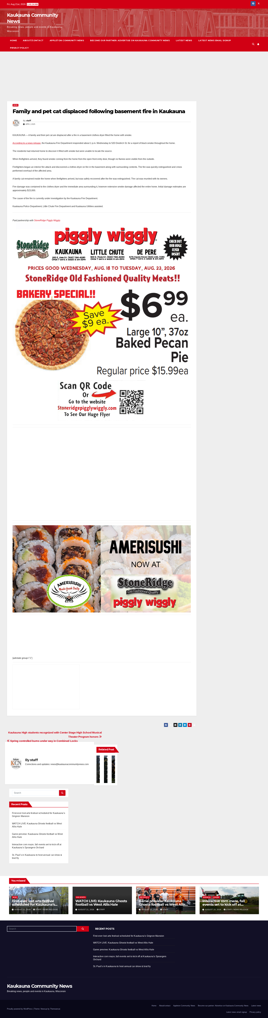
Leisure (216, 897)
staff (28, 120)
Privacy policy (19, 48)
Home (13, 40)
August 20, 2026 (150, 910)
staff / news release (47, 910)
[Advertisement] (90, 80)
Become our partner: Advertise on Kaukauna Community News (130, 40)
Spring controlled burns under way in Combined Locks (44, 740)
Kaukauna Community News (39, 986)
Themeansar (55, 1009)
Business (206, 897)
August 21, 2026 (23, 910)
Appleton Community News (67, 40)
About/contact (33, 40)
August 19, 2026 (213, 910)
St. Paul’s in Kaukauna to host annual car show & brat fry (122, 966)
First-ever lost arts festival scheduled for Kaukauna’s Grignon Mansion (33, 904)
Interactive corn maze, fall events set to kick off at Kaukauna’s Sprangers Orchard (227, 904)
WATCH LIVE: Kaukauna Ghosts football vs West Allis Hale (101, 903)
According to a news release (27, 143)
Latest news (184, 40)
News (15, 105)
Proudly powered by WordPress (20, 1009)
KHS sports (80, 897)
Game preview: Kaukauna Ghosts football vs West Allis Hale (162, 904)
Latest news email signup (214, 40)
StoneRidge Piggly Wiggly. (47, 220)
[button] (253, 44)
